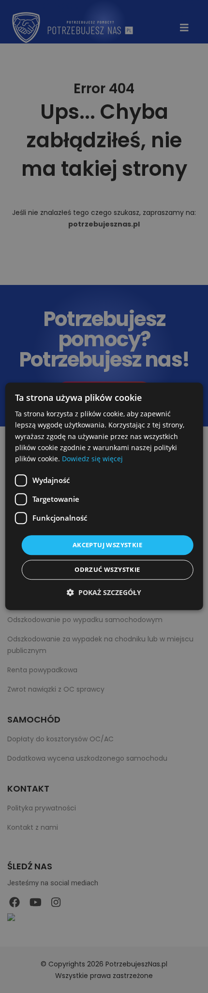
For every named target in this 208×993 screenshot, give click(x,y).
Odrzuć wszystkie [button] (107, 570)
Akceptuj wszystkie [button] (107, 544)
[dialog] (104, 496)
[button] (104, 592)
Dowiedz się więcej (92, 458)
